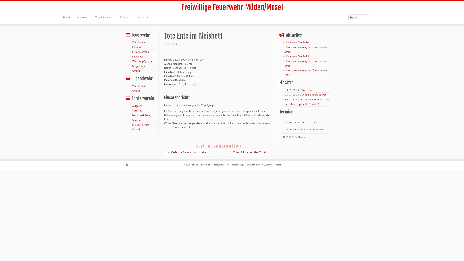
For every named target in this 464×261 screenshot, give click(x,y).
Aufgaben (137, 105)
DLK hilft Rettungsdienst (313, 94)
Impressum (143, 17)
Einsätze (136, 47)
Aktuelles (82, 17)
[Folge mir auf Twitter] (133, 165)
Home (66, 17)
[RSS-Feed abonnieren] (128, 165)
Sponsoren (138, 120)
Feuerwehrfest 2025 (297, 56)
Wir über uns (139, 42)
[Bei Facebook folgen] (137, 165)
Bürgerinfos (138, 66)
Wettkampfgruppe (142, 61)
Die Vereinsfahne (141, 124)
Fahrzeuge (137, 56)
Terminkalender (104, 17)
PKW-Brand (306, 90)
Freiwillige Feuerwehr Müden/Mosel (232, 7)
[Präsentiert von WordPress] (242, 164)
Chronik (136, 70)
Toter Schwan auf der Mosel (251, 152)
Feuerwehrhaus (140, 51)
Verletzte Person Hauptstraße (187, 152)
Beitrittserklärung (141, 115)
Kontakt (124, 17)
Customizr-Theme (272, 164)
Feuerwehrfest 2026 (297, 42)
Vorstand (137, 110)
